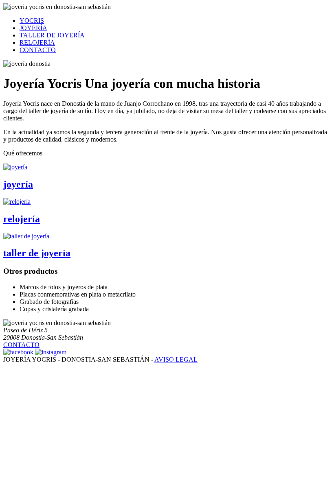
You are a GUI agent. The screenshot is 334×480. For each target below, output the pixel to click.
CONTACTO (38, 49)
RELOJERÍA (37, 42)
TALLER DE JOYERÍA (52, 35)
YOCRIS (32, 20)
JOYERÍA (33, 27)
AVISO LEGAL (176, 359)
